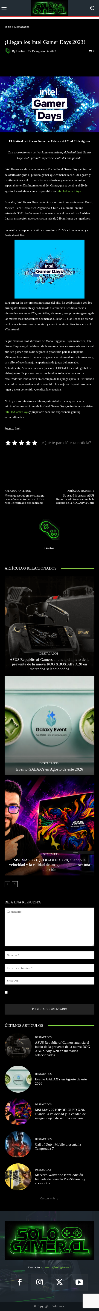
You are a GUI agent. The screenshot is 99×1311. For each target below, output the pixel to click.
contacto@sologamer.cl (56, 1267)
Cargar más (47, 1198)
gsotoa (20, 50)
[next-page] (15, 884)
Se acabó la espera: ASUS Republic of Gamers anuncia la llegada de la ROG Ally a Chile (75, 499)
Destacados (21, 27)
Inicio (8, 27)
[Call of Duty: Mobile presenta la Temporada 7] (18, 1144)
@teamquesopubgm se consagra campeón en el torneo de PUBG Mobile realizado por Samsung (24, 499)
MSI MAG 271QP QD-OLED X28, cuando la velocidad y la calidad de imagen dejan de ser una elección (49, 865)
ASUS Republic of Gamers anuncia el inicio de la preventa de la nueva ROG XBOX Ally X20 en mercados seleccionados (50, 664)
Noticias (31, 35)
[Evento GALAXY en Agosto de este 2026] (49, 725)
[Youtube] (79, 1282)
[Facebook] (19, 1282)
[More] (66, 65)
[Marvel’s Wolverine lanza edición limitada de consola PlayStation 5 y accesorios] (18, 1176)
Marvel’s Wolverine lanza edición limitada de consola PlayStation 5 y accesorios (60, 1179)
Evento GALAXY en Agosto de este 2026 (49, 769)
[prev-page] (7, 884)
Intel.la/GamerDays (69, 191)
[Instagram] (39, 1282)
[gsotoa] (8, 51)
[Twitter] (59, 1282)
